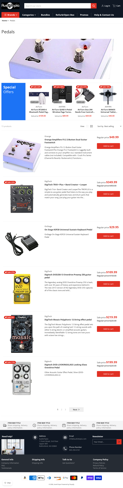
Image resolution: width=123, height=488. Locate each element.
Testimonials (6, 468)
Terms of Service (99, 468)
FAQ (3, 465)
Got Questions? (68, 463)
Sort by (100, 126)
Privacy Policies (99, 463)
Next (75, 409)
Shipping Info (37, 463)
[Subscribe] (119, 441)
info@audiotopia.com (77, 439)
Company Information (10, 463)
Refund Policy (98, 465)
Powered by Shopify (68, 484)
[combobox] (60, 5)
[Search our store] (94, 5)
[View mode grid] (87, 126)
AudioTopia (57, 484)
